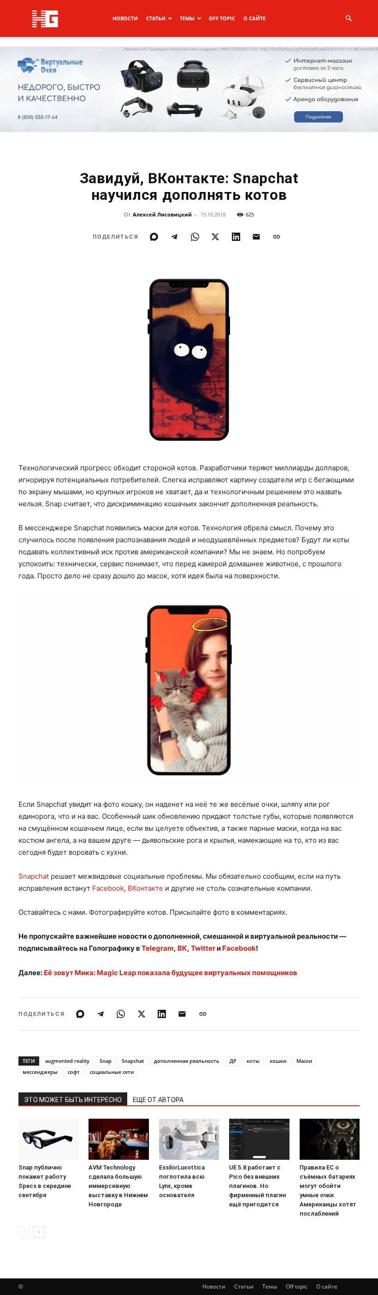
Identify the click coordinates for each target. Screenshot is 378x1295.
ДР (233, 1060)
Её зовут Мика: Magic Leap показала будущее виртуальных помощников (170, 972)
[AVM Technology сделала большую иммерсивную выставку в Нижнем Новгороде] (118, 1139)
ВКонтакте (145, 888)
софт (74, 1071)
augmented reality (67, 1060)
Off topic (222, 18)
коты (253, 1060)
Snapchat (33, 876)
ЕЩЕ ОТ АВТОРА (158, 1099)
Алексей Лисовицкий (162, 214)
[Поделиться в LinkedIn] (236, 237)
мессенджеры (40, 1071)
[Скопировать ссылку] (276, 237)
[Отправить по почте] (256, 237)
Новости (125, 18)
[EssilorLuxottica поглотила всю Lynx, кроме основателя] (189, 1139)
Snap (106, 1060)
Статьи (155, 18)
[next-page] (39, 1232)
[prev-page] (24, 1232)
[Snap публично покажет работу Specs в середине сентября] (48, 1139)
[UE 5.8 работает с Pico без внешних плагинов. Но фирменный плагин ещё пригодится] (259, 1139)
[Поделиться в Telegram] (174, 237)
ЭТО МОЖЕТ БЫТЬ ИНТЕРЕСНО (73, 1099)
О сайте (254, 18)
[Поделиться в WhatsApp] (195, 237)
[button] (348, 18)
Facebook (108, 888)
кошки (278, 1060)
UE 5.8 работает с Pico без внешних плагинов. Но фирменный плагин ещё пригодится (257, 1186)
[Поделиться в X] (215, 237)
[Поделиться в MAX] (154, 237)
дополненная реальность (186, 1060)
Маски (304, 1060)
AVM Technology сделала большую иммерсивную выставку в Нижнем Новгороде (118, 1186)
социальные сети (112, 1071)
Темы (187, 18)
